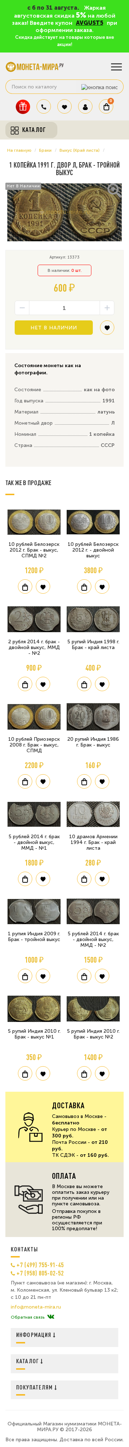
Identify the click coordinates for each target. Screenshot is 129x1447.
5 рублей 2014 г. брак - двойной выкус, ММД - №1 (34, 842)
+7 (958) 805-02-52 (40, 1273)
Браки (45, 150)
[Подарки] (23, 107)
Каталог (28, 1360)
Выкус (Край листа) (79, 150)
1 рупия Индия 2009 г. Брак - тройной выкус (34, 936)
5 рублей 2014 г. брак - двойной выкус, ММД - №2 (93, 939)
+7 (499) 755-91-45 (40, 1264)
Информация (34, 1334)
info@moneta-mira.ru (36, 1307)
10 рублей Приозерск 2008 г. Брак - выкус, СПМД (34, 745)
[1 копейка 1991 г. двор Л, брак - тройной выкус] (64, 212)
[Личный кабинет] (85, 106)
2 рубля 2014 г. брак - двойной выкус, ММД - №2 (34, 647)
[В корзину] (25, 586)
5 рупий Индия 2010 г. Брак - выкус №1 (34, 1034)
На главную (19, 150)
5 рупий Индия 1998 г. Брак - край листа (93, 645)
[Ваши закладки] (64, 106)
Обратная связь (27, 1317)
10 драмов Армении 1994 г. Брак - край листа (93, 842)
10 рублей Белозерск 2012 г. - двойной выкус (93, 550)
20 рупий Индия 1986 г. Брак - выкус (93, 742)
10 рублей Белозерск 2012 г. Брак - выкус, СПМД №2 (34, 550)
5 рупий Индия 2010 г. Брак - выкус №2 (93, 1034)
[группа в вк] (51, 1317)
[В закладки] (107, 330)
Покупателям (35, 1387)
